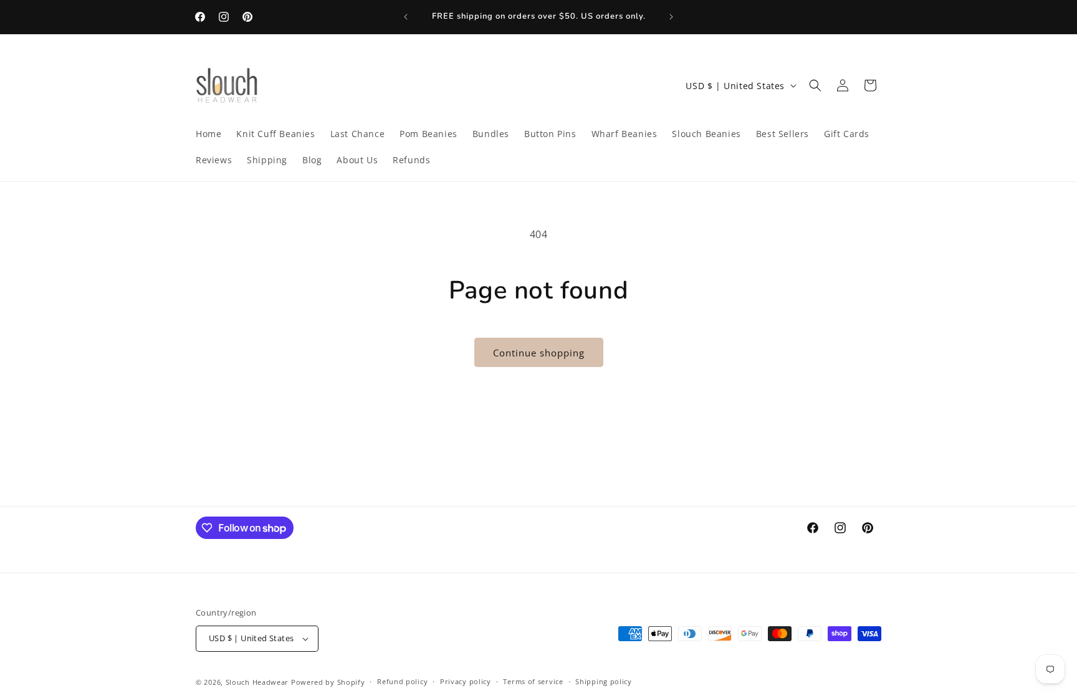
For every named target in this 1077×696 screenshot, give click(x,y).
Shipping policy (603, 681)
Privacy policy (465, 681)
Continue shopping (539, 352)
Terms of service (533, 681)
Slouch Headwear (257, 682)
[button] (815, 85)
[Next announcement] (671, 17)
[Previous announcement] (405, 17)
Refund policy (402, 681)
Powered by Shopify (328, 682)
